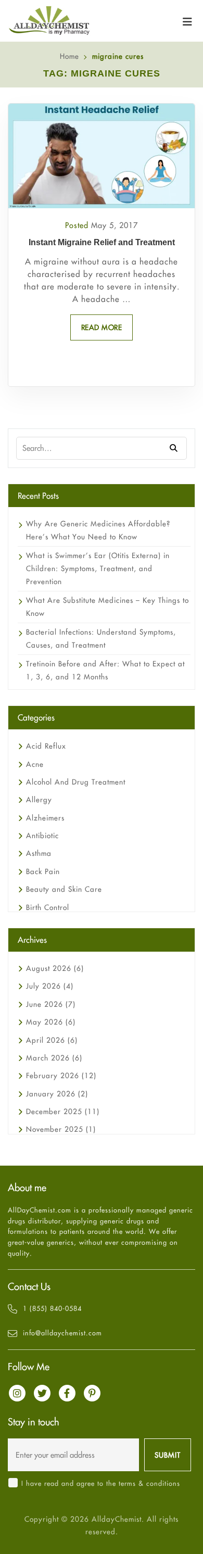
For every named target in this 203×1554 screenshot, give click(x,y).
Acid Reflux (46, 746)
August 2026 (55, 968)
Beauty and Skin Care (64, 889)
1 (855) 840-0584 (52, 1308)
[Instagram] (17, 1393)
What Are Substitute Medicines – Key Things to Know (107, 607)
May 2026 (50, 1022)
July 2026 (49, 986)
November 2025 (61, 1129)
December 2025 (62, 1111)
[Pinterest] (92, 1393)
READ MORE (101, 327)
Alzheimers (45, 818)
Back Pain (43, 871)
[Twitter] (42, 1393)
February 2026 (61, 1075)
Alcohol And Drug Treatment (75, 782)
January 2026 (57, 1093)
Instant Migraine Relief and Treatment (102, 242)
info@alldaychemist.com (62, 1333)
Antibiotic (42, 835)
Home (69, 56)
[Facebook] (67, 1393)
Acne (35, 764)
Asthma (39, 853)
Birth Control (47, 907)
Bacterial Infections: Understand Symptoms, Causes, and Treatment (101, 638)
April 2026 (52, 1040)
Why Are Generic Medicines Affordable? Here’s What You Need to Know (98, 530)
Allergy (39, 799)
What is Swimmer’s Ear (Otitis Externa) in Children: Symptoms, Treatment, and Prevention (98, 568)
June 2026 (50, 1004)
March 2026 (54, 1058)
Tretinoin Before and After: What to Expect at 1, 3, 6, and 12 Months (105, 670)
